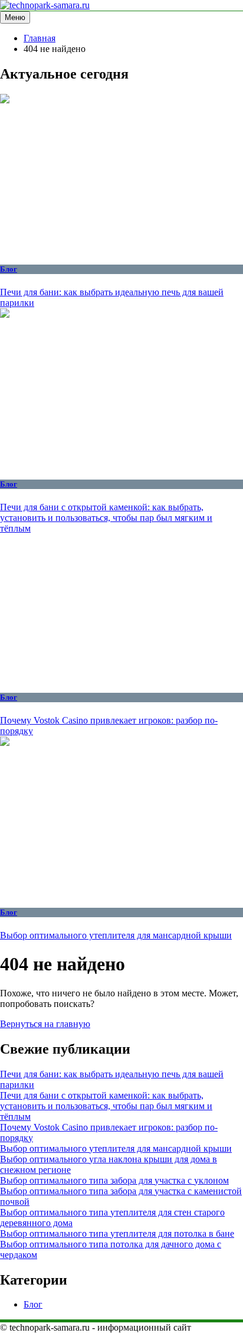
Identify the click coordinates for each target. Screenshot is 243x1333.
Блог (8, 269)
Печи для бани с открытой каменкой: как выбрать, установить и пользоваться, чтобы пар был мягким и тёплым (106, 517)
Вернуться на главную (45, 1024)
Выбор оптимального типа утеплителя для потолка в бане (117, 1233)
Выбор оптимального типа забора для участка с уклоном (114, 1180)
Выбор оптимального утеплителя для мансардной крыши (116, 935)
